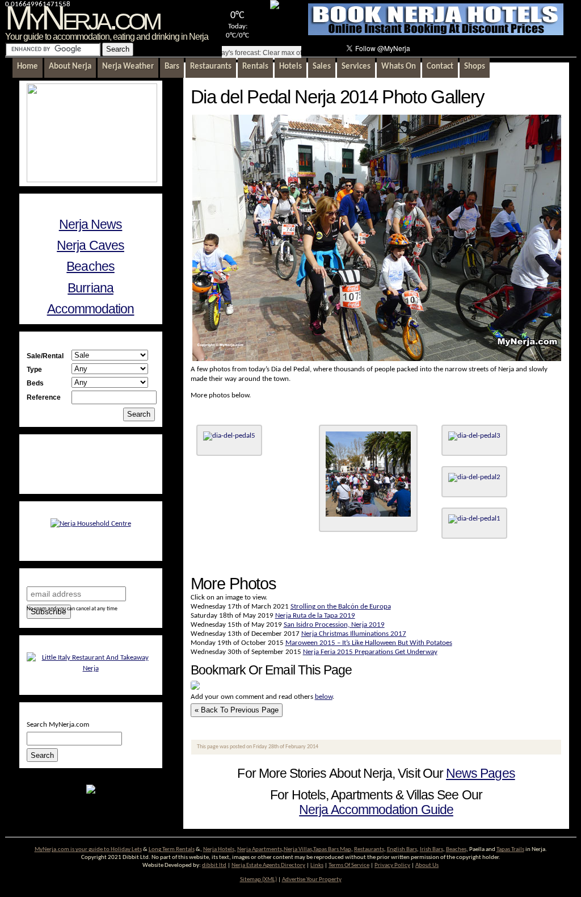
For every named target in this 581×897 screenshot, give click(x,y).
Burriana (90, 287)
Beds (35, 383)
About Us (427, 865)
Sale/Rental (45, 355)
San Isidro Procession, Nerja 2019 (334, 624)
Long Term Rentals (172, 849)
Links (316, 865)
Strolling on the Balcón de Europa (340, 606)
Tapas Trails (510, 849)
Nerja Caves (90, 245)
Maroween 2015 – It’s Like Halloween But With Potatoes (368, 643)
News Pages (480, 773)
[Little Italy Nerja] (91, 668)
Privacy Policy (392, 865)
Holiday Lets (126, 849)
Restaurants (369, 849)
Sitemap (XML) (258, 880)
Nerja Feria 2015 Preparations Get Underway (370, 652)
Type (34, 369)
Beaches (90, 266)
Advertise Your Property (312, 880)
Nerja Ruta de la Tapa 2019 (315, 615)
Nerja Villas (298, 849)
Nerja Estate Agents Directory (268, 865)
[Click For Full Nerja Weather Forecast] (274, 7)
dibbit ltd (214, 865)
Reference (44, 397)
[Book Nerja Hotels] (435, 33)
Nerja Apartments (259, 849)
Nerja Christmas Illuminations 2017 (353, 634)
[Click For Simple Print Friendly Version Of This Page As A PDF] (195, 687)
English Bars (402, 849)
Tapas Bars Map (332, 849)
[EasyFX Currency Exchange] (90, 791)
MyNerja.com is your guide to (73, 849)
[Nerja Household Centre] (90, 523)
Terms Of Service (349, 865)
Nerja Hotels (218, 849)
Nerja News (91, 224)
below (323, 697)
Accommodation (90, 308)
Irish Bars (431, 849)
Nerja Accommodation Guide (376, 809)
